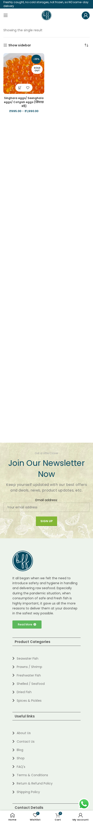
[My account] (85, 15)
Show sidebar (19, 45)
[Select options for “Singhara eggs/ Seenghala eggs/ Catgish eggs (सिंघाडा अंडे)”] (20, 88)
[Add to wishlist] (28, 88)
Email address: (46, 500)
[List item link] (46, 658)
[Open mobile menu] (5, 15)
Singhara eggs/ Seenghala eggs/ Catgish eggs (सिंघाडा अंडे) (24, 102)
